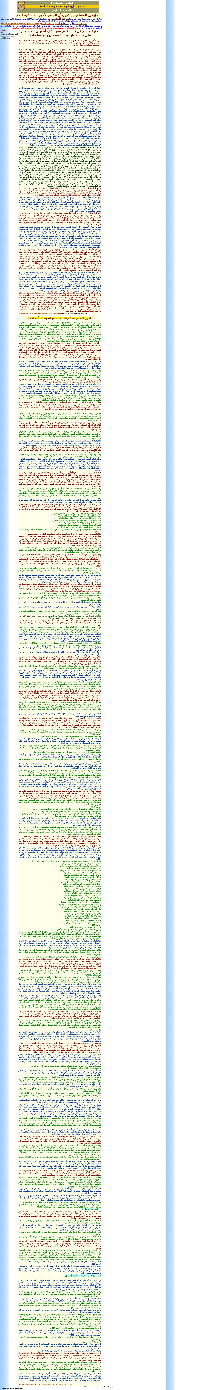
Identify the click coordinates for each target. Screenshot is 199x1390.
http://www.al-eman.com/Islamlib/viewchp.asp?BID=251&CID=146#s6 (46, 1384)
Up (2, 32)
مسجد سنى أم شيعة (8, 36)
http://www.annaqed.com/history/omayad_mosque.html (40, 313)
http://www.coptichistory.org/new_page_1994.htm (20, 24)
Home (3, 30)
